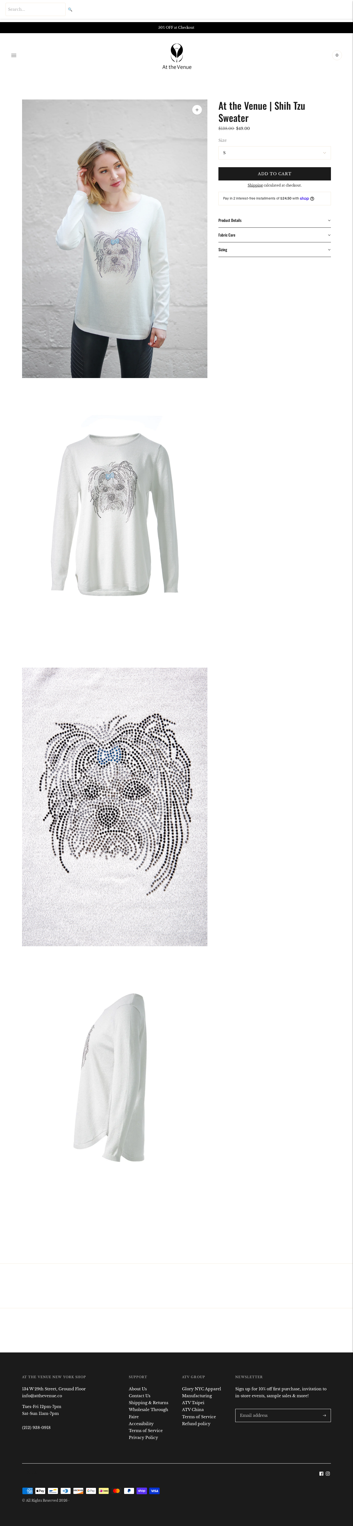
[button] (274, 220)
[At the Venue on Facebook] (321, 1474)
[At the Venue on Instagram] (328, 1474)
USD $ (30, 1472)
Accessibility (141, 1423)
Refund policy (196, 1423)
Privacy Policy (143, 1437)
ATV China (193, 1409)
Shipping (255, 185)
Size (222, 140)
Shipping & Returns (148, 1402)
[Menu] (14, 55)
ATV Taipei (193, 1402)
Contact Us (139, 1395)
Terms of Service (146, 1430)
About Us (138, 1388)
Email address (252, 1409)
